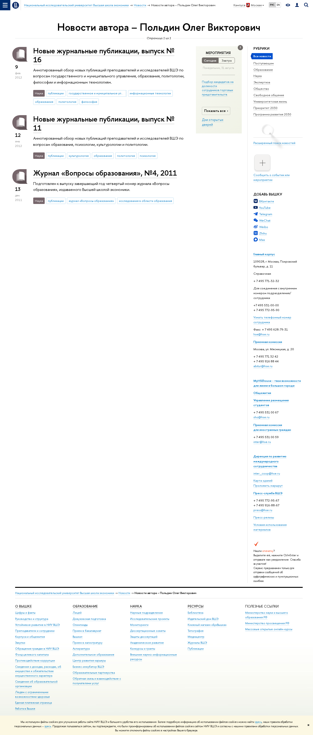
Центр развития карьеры (89, 660)
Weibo (263, 227)
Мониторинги (139, 625)
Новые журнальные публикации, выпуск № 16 (103, 55)
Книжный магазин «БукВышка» (207, 625)
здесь (258, 722)
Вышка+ (78, 637)
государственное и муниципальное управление (97, 93)
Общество (261, 89)
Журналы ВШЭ (197, 643)
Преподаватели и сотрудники (35, 631)
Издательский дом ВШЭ (203, 619)
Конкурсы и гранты (142, 649)
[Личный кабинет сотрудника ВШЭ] (297, 5)
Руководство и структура (31, 619)
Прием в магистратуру (87, 643)
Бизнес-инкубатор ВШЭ (88, 667)
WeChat (264, 220)
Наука (257, 76)
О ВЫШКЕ (23, 606)
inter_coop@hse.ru (266, 473)
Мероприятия (218, 53)
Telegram (265, 214)
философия (89, 102)
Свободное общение (268, 95)
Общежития (262, 393)
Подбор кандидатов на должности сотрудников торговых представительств (217, 88)
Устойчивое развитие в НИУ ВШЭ (37, 625)
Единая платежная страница (33, 703)
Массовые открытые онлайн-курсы (268, 629)
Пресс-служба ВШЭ (268, 493)
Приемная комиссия (267, 342)
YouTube (265, 208)
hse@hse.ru (261, 334)
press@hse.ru (262, 510)
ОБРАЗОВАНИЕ (85, 606)
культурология (79, 156)
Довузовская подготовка (89, 619)
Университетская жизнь (270, 101)
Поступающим (263, 63)
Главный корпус (264, 254)
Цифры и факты (25, 613)
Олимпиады (80, 625)
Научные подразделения (146, 613)
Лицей (77, 613)
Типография (195, 631)
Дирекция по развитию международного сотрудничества (269, 461)
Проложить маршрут (268, 485)
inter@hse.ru (262, 442)
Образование (263, 70)
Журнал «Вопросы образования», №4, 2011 (105, 173)
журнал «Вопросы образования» (91, 201)
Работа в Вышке (25, 709)
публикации (56, 93)
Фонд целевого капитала (32, 654)
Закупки (20, 643)
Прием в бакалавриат (87, 631)
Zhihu (263, 233)
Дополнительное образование (93, 654)
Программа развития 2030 (272, 114)
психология (148, 156)
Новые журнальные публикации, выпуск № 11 (103, 123)
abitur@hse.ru (262, 366)
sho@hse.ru (261, 417)
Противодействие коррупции (35, 660)
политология (67, 102)
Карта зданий (262, 480)
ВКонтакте (266, 201)
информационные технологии (150, 93)
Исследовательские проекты (149, 619)
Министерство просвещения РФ (267, 623)
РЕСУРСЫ (195, 606)
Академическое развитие (147, 643)
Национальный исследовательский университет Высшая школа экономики (64, 593)
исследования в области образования (145, 201)
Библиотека (195, 613)
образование (44, 102)
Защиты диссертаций (143, 637)
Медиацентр (196, 637)
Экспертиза (261, 82)
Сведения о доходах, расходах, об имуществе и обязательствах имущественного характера (38, 671)
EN (278, 4)
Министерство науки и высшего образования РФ (266, 615)
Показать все (215, 110)
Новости (124, 593)
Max (262, 240)
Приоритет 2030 (265, 108)
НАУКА (136, 606)
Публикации (196, 649)
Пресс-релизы (263, 517)
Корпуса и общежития (30, 637)
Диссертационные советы (148, 631)
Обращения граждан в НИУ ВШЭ (37, 649)
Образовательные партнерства (94, 673)
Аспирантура (81, 649)
